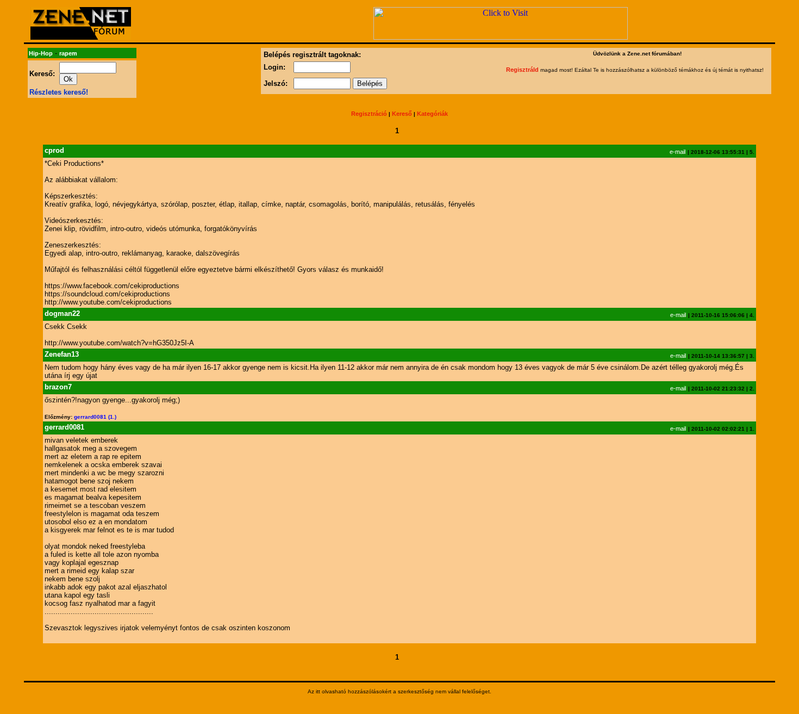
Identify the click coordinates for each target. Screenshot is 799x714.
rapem (68, 53)
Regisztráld (522, 69)
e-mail (677, 151)
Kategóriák (432, 113)
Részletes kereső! (58, 92)
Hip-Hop (41, 53)
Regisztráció (369, 113)
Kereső (402, 113)
